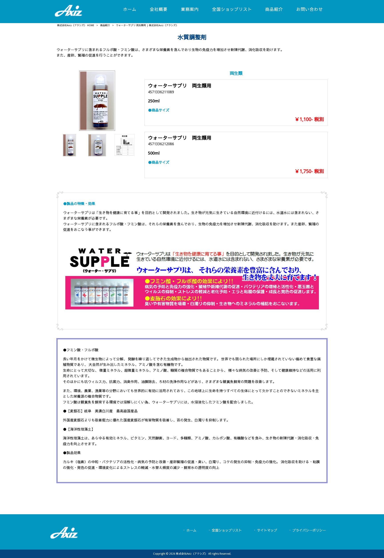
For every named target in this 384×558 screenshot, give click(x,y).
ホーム (191, 530)
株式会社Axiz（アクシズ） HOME (75, 25)
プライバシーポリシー (309, 530)
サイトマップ (267, 530)
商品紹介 (105, 25)
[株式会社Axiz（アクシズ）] (68, 16)
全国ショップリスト (227, 530)
